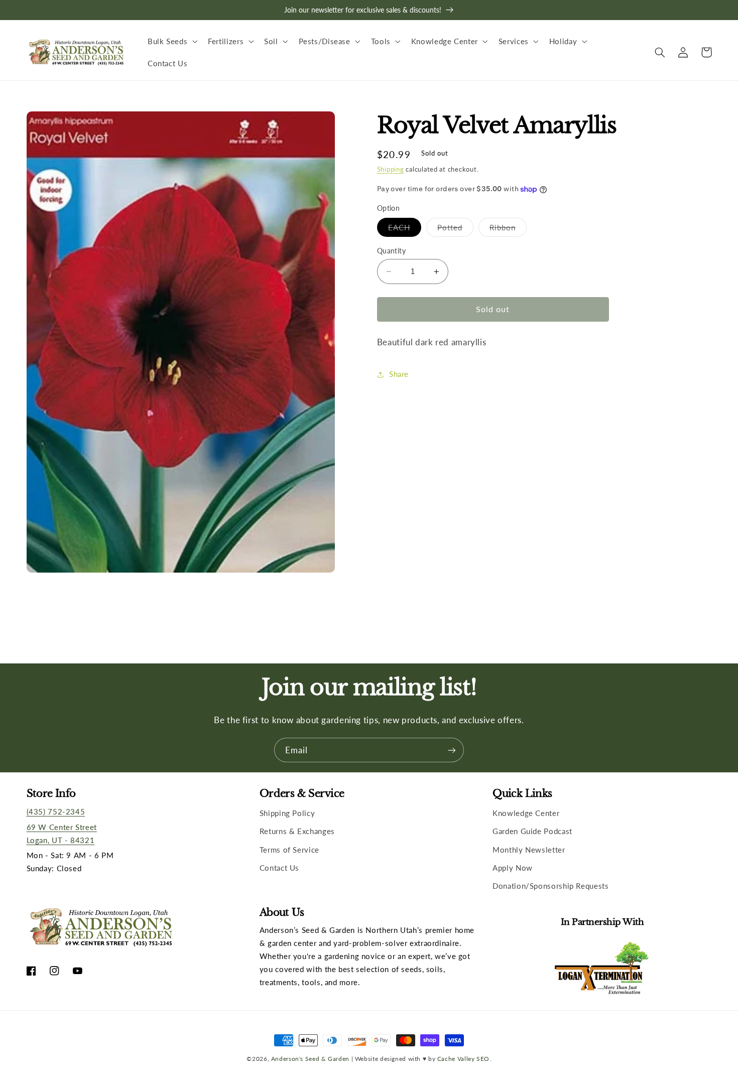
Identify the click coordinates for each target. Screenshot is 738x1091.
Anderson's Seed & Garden (310, 1058)
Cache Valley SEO (463, 1058)
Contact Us (279, 867)
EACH (404, 229)
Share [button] (399, 373)
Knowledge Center (526, 812)
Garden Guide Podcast (532, 831)
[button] (171, 41)
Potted (455, 229)
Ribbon (508, 229)
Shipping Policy (287, 812)
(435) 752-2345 (56, 811)
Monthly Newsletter (529, 849)
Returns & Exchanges (297, 831)
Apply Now (513, 867)
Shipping (390, 169)
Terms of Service (289, 849)
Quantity (391, 251)
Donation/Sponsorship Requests (550, 885)
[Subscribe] (451, 750)
